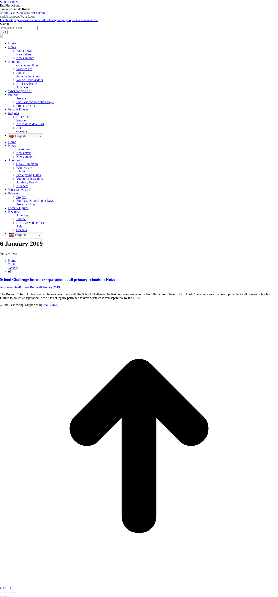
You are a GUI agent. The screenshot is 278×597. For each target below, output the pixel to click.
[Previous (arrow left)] (1, 596)
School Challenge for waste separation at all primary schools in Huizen (59, 279)
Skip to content (9, 1)
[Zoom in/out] (13, 592)
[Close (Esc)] (1, 592)
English (20, 136)
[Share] (5, 592)
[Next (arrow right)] (5, 596)
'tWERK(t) (51, 305)
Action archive (9, 287)
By (29, 287)
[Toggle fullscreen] (9, 592)
